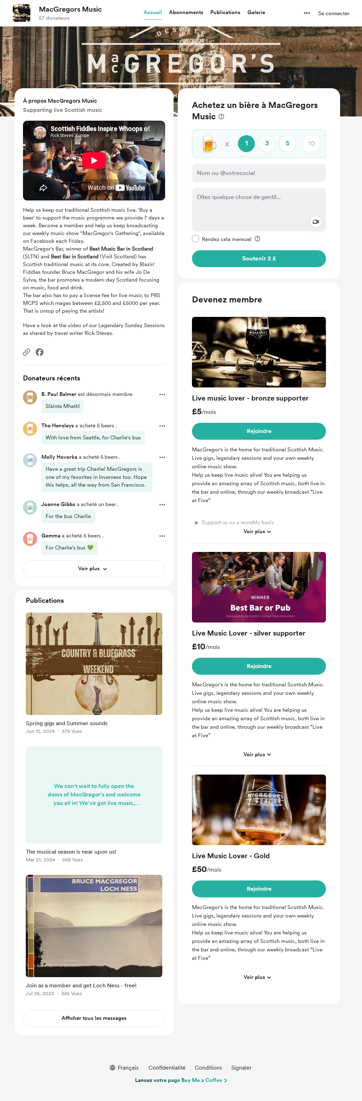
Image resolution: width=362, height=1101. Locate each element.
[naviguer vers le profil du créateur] (21, 13)
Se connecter (333, 13)
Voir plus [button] (254, 531)
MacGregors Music (70, 9)
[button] (152, 12)
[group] (259, 430)
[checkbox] (222, 238)
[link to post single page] (94, 674)
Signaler (241, 1067)
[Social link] (26, 352)
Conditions (208, 1067)
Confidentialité (167, 1067)
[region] (259, 183)
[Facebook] (39, 352)
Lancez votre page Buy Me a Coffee (178, 1080)
